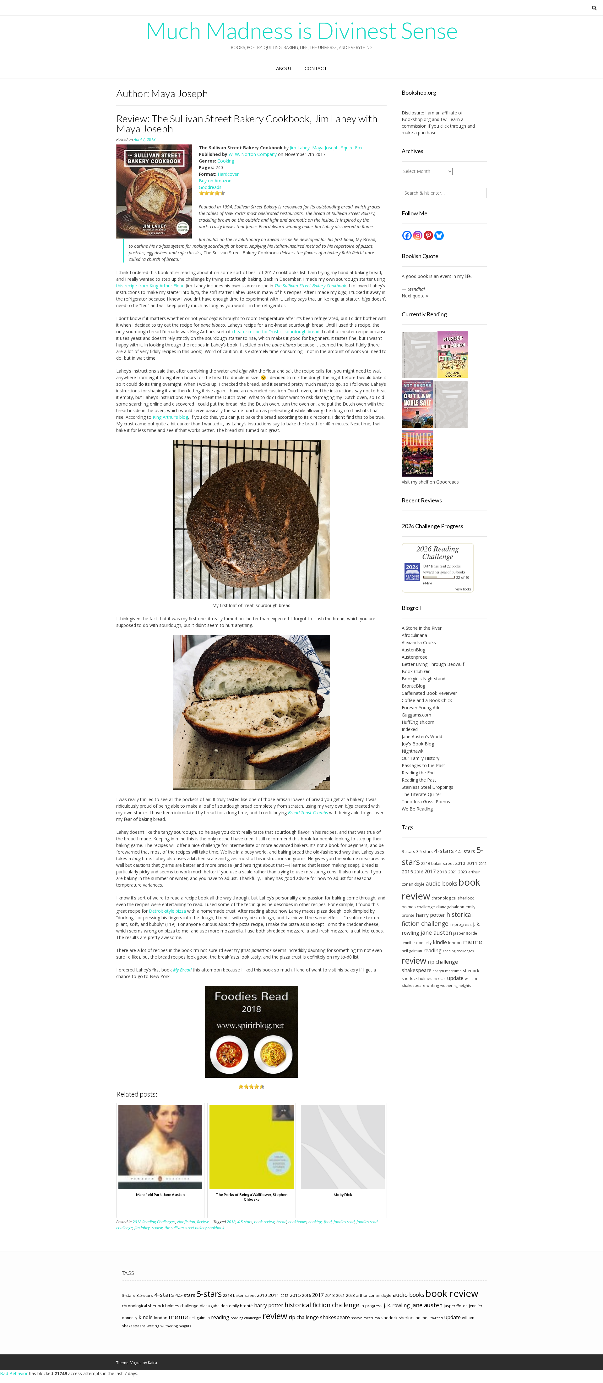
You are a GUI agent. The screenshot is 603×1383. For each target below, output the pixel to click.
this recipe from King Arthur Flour (150, 286)
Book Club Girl (416, 671)
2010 (460, 863)
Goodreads (210, 187)
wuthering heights (455, 985)
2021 (452, 871)
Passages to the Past (423, 765)
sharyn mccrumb (447, 970)
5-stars (209, 1293)
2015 (407, 871)
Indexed (410, 729)
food (328, 1222)
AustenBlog (413, 650)
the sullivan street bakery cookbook (194, 1228)
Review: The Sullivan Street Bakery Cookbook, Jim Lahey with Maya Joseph (247, 123)
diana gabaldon (450, 906)
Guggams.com (416, 715)
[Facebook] (407, 235)
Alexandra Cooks (419, 642)
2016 (418, 872)
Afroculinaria (414, 635)
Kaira (152, 1362)
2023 (462, 872)
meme (472, 941)
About (284, 68)
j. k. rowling (397, 1305)
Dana (428, 566)
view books (463, 589)
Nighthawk (412, 751)
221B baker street (437, 863)
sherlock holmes (417, 978)
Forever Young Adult (422, 708)
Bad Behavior (14, 1373)
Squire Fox (351, 148)
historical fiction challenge (437, 919)
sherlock (471, 970)
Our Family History (420, 758)
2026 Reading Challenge (437, 552)
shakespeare (417, 970)
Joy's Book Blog (418, 744)
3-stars (408, 851)
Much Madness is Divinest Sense (301, 30)
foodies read (344, 1222)
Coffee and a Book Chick (427, 700)
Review (203, 1222)
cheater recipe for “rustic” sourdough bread (275, 332)
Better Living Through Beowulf (433, 664)
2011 (472, 863)
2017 (430, 871)
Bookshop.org (416, 119)
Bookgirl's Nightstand (423, 679)
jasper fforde (465, 933)
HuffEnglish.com (418, 722)
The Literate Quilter (421, 794)
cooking (315, 1222)
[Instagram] (417, 235)
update (455, 978)
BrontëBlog (413, 686)
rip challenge (443, 961)
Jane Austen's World (422, 736)
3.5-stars (424, 851)
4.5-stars (244, 1222)
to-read (439, 978)
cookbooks (297, 1222)
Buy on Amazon (215, 181)
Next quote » (415, 296)
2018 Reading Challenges (154, 1222)
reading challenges (458, 951)
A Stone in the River (422, 628)
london (455, 942)
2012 (482, 863)
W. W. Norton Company (253, 154)
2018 (231, 1222)
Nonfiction (186, 1222)
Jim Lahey (300, 148)
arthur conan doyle (374, 1295)
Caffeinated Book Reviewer (429, 693)
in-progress (461, 924)
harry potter (430, 914)
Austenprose (414, 657)
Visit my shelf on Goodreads (430, 482)
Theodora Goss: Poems (426, 802)
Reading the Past (419, 780)
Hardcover (228, 174)
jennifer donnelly (417, 942)
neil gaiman (412, 951)
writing (432, 985)
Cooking (225, 161)
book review (264, 1222)
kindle (440, 942)
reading (432, 950)
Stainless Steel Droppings (427, 787)
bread (281, 1222)
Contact (316, 68)
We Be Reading (417, 809)
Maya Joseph (325, 148)
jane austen (436, 932)
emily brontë (241, 1305)
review (157, 1228)
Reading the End (418, 773)
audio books (441, 883)
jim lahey (142, 1228)
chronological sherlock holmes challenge (160, 1305)
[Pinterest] (428, 235)
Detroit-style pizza (167, 911)
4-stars (444, 851)
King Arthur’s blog (170, 417)
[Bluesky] (439, 235)
